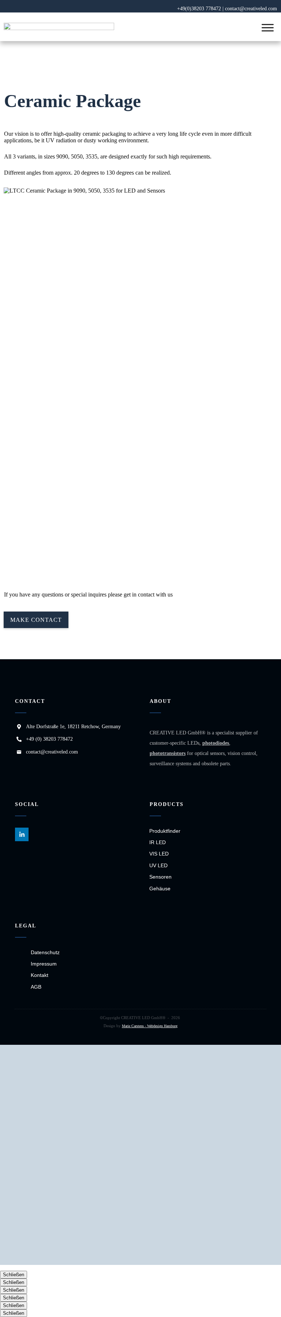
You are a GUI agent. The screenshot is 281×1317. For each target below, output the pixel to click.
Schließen (13, 1274)
